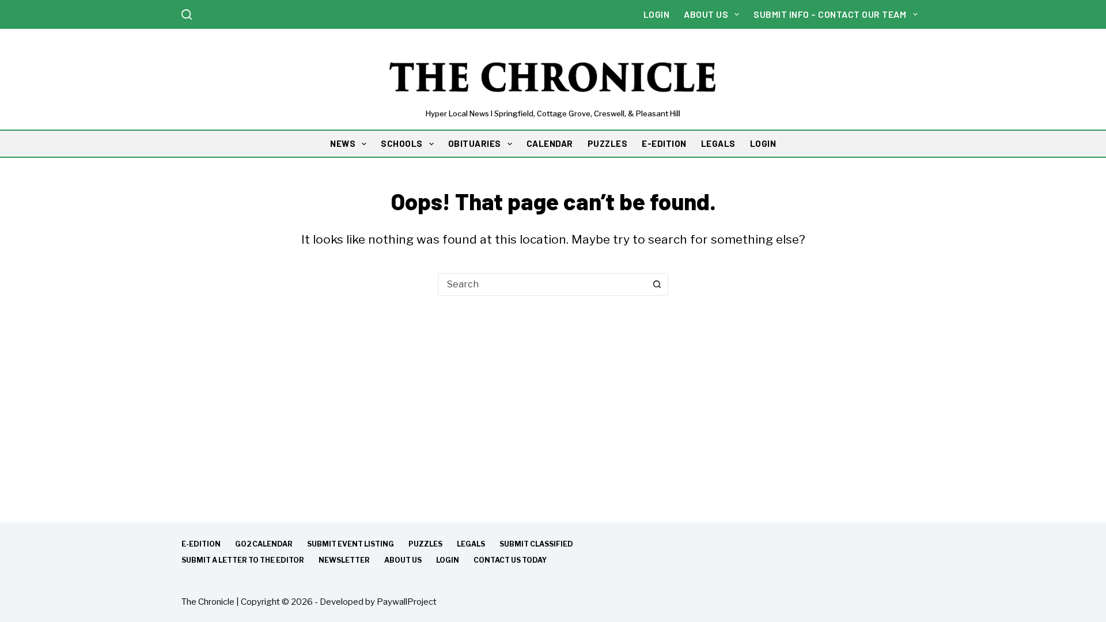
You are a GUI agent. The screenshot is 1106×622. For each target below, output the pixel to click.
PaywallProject (407, 602)
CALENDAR (550, 143)
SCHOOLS (402, 143)
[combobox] (542, 284)
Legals (471, 544)
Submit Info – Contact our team (829, 14)
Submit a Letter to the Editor (242, 560)
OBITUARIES (474, 143)
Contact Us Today (510, 560)
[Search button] (657, 284)
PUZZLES (608, 143)
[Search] (186, 14)
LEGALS (718, 143)
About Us (706, 14)
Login (656, 14)
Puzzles (425, 544)
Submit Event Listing (350, 544)
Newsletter (344, 560)
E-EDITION (664, 143)
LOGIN (763, 143)
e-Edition (201, 544)
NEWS (342, 143)
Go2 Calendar (264, 544)
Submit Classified (536, 544)
